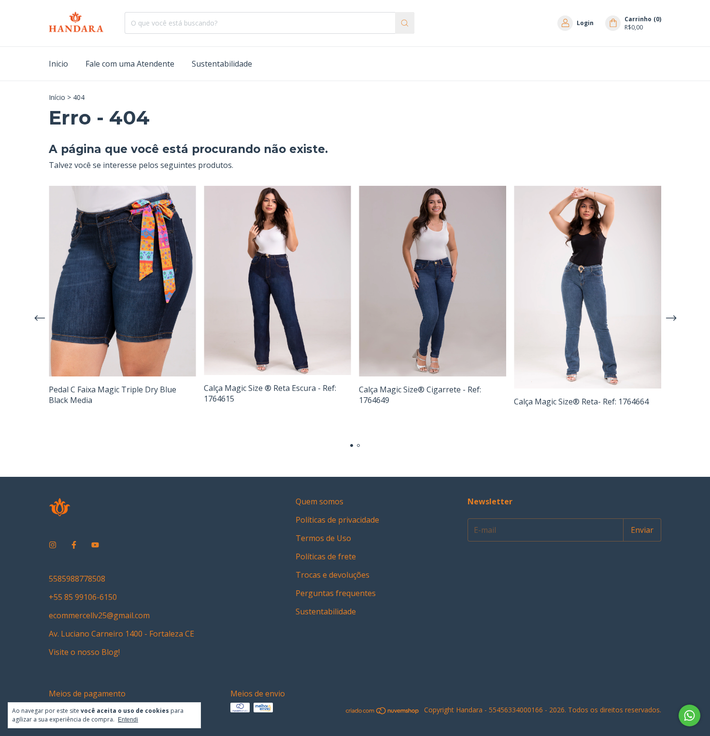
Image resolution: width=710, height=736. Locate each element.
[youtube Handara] (95, 545)
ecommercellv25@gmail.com (99, 615)
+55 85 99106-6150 (83, 597)
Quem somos (319, 501)
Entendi (128, 719)
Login (585, 23)
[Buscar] (404, 23)
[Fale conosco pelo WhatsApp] (689, 715)
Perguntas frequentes (336, 593)
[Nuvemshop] (382, 712)
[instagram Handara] (53, 545)
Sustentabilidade (222, 63)
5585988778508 (77, 578)
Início (57, 97)
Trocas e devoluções (332, 574)
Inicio (58, 63)
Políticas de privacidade (337, 519)
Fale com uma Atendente (129, 63)
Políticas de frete (326, 556)
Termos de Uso (323, 538)
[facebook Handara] (74, 545)
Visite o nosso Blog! (84, 652)
